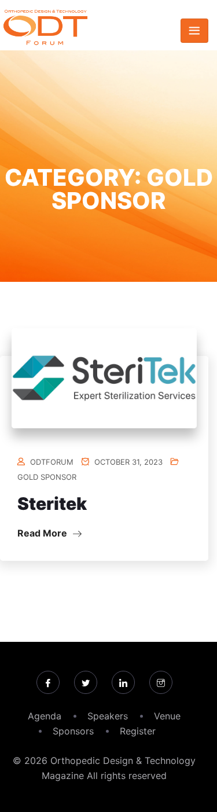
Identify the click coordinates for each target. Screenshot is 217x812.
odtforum (51, 461)
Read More (43, 533)
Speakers (107, 716)
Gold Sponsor (46, 477)
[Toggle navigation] (194, 31)
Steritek (52, 503)
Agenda (44, 716)
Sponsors (73, 731)
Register (138, 731)
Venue (167, 716)
